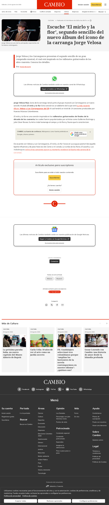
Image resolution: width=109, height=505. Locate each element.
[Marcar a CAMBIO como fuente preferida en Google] (78, 134)
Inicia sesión (54, 190)
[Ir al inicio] (54, 4)
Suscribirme (55, 178)
